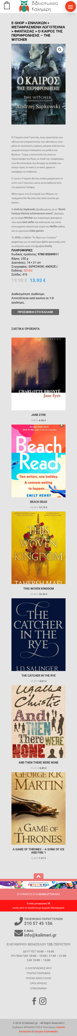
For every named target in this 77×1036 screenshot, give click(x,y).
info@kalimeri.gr (40, 935)
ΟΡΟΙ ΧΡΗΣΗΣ (38, 983)
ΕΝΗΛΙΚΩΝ (37, 23)
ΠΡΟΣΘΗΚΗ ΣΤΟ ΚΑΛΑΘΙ (35, 312)
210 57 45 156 (38, 923)
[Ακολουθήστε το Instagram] (42, 1001)
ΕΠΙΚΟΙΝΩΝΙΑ (38, 988)
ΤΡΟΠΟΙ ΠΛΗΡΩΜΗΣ (38, 973)
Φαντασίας (24, 31)
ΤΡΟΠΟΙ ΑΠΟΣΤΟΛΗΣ (38, 978)
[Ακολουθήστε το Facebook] (34, 1001)
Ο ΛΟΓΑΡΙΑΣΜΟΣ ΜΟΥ (38, 968)
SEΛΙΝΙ (28, 270)
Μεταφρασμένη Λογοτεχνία (38, 27)
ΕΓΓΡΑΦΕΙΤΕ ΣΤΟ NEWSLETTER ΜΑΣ (38, 894)
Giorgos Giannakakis (46, 1031)
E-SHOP (17, 23)
